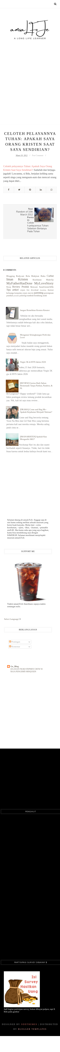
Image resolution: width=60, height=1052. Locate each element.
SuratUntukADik (46, 287)
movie (30, 293)
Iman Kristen (17, 279)
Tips (8, 289)
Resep (8, 287)
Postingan (15, 642)
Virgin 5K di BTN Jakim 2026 (33, 362)
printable (16, 296)
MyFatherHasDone (19, 283)
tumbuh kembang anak (37, 295)
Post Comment (37, 155)
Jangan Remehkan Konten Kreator (35, 310)
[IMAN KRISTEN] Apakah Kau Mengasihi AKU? (33, 437)
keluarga (10, 293)
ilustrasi (51, 290)
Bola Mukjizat (32, 276)
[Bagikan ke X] (19, 190)
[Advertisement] (30, 75)
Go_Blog (15, 666)
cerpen (22, 290)
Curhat (50, 276)
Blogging (10, 276)
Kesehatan (37, 279)
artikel (15, 289)
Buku (43, 276)
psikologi (23, 296)
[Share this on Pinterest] (30, 190)
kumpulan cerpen (20, 293)
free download (32, 290)
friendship (43, 290)
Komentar (15, 646)
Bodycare (20, 276)
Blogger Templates (32, 1029)
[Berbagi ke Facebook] (8, 190)
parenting (38, 292)
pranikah (9, 296)
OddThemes (29, 1024)
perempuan (49, 293)
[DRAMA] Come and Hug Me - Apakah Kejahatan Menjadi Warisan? (36, 410)
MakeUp (50, 279)
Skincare (34, 287)
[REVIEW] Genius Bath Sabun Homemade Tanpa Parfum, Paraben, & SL (36, 385)
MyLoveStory (44, 283)
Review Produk (20, 286)
